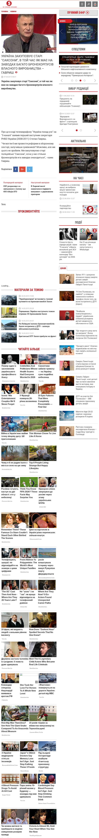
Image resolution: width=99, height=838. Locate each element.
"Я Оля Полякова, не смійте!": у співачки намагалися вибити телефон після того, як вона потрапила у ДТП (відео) (86, 298)
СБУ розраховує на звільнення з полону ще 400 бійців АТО (14, 189)
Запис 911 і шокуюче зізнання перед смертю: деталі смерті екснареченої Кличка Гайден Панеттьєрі (87, 280)
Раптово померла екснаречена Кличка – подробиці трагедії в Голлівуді (86, 431)
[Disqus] (28, 251)
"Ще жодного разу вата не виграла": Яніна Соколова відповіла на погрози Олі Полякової (86, 334)
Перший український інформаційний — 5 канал (9, 4)
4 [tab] (84, 80)
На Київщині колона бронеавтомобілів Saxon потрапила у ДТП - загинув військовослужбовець (36, 326)
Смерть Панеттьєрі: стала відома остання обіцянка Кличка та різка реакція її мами (86, 365)
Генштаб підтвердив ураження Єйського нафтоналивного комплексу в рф (78, 69)
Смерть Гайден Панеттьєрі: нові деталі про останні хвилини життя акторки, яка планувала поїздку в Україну (86, 383)
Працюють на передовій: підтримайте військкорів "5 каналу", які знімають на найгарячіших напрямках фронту (70, 106)
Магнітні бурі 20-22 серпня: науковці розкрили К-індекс (84, 414)
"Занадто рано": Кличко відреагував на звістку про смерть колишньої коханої (86, 350)
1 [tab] (72, 80)
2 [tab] (76, 80)
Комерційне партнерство (65, 207)
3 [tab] (80, 80)
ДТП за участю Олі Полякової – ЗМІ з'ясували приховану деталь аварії (85, 400)
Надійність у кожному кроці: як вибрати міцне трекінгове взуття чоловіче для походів (70, 190)
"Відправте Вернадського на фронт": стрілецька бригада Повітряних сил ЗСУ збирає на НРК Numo (69, 122)
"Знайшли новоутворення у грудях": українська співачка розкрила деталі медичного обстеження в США (84, 317)
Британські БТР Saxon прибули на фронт (37, 336)
